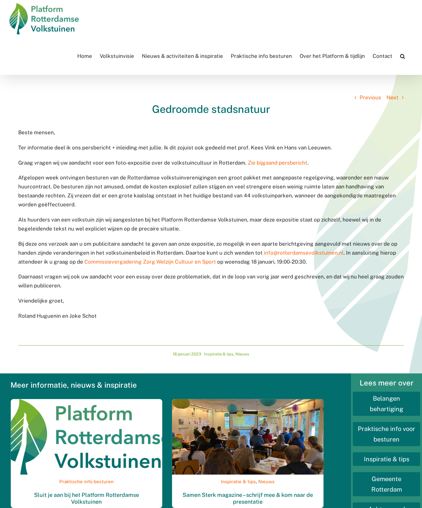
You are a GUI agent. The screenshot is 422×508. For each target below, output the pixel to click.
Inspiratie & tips (219, 354)
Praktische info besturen (86, 481)
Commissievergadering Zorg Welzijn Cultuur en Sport (150, 262)
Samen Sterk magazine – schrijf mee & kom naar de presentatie (248, 498)
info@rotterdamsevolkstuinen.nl (304, 253)
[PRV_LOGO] (86, 401)
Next (392, 97)
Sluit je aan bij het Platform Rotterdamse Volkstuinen (86, 498)
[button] (402, 56)
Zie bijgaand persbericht (277, 163)
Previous (370, 97)
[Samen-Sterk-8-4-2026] (247, 401)
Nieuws (242, 354)
